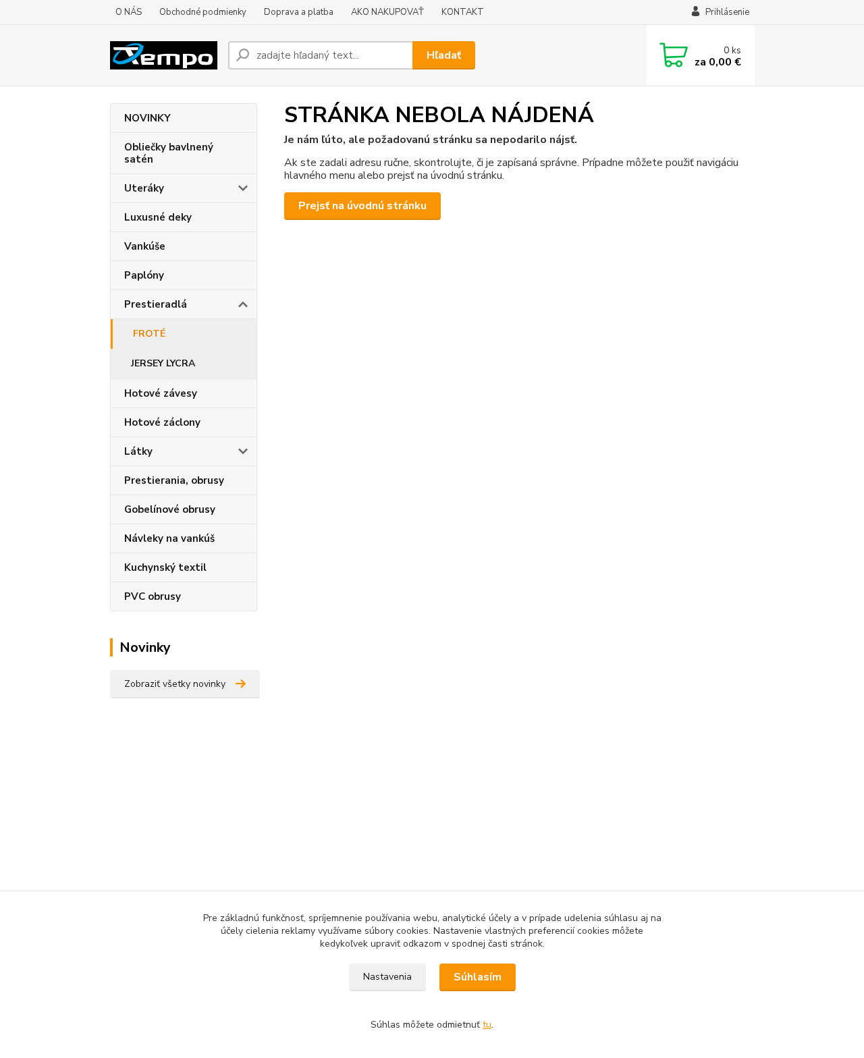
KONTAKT (462, 12)
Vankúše (144, 246)
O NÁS (128, 12)
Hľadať (444, 55)
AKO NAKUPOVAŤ (387, 12)
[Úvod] (163, 55)
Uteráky (144, 188)
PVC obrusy (152, 596)
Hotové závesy (160, 393)
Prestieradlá (155, 304)
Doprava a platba (298, 12)
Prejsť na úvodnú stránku (362, 205)
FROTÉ (149, 333)
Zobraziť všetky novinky (174, 683)
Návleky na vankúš (169, 538)
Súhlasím (478, 977)
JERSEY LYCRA (163, 363)
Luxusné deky (158, 217)
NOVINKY (147, 118)
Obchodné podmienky (202, 12)
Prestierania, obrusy (174, 480)
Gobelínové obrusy (169, 509)
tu (487, 1024)
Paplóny (144, 275)
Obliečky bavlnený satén (168, 153)
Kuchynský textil (165, 567)
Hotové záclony (162, 422)
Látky (138, 451)
